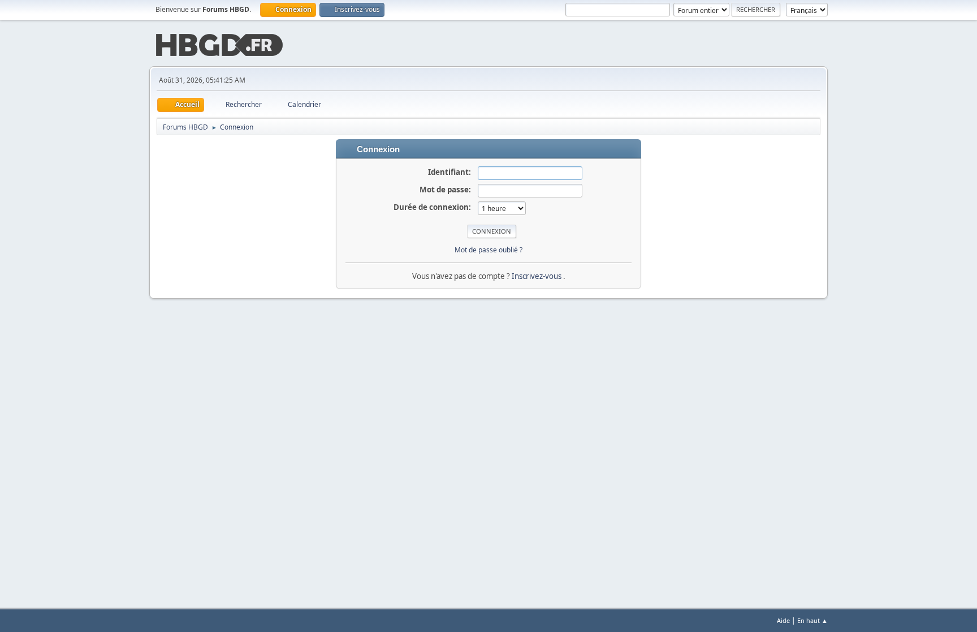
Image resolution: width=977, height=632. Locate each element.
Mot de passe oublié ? (488, 250)
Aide (783, 620)
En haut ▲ (812, 620)
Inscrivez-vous (537, 276)
